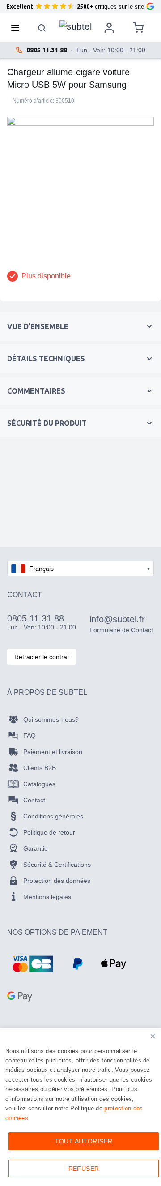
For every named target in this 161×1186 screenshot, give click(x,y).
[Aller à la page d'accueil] (75, 25)
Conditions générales (53, 816)
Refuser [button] (83, 1168)
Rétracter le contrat (41, 656)
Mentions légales (47, 896)
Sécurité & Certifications (57, 864)
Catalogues (39, 784)
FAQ (29, 735)
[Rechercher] (42, 28)
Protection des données (56, 880)
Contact (34, 800)
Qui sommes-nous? (51, 719)
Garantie (35, 848)
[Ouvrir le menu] (18, 28)
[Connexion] (109, 28)
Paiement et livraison (52, 751)
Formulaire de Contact (121, 630)
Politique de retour (49, 832)
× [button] (153, 1036)
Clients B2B (39, 767)
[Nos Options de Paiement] (32, 964)
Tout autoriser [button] (84, 1141)
